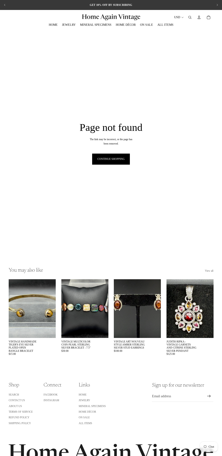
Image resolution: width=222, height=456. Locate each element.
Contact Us (17, 400)
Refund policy (19, 417)
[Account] (199, 17)
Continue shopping (111, 159)
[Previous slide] (5, 5)
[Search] (190, 17)
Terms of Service (21, 411)
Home (83, 394)
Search (14, 394)
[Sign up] (209, 396)
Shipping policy (20, 423)
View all (209, 270)
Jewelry (84, 400)
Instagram (51, 400)
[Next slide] (217, 5)
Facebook (51, 394)
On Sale (84, 417)
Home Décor (87, 411)
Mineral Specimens (92, 406)
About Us (15, 406)
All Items (85, 423)
